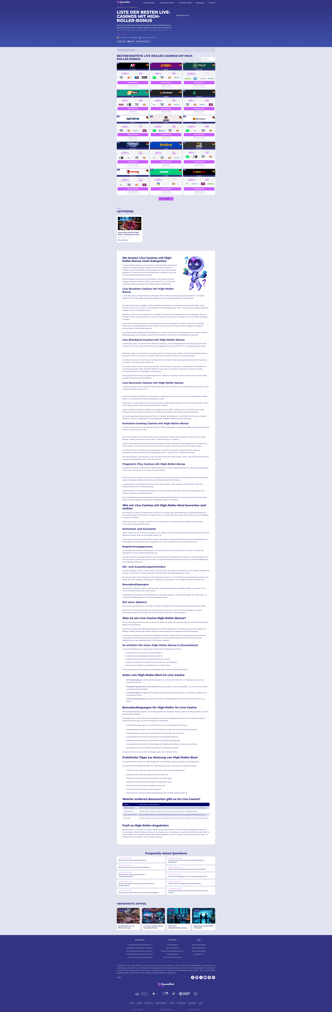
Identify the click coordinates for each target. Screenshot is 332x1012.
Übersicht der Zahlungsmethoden (172, 951)
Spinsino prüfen (132, 137)
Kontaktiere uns (199, 954)
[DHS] (165, 993)
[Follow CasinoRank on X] (201, 977)
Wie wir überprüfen (198, 948)
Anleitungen (200, 3)
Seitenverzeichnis (194, 1009)
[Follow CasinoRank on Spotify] (209, 977)
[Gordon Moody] (184, 993)
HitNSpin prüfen (166, 85)
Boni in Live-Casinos (172, 948)
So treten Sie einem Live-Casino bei (139, 945)
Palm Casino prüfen (199, 85)
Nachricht (212, 3)
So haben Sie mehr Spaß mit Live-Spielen (139, 948)
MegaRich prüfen (199, 192)
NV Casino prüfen (133, 85)
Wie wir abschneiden (199, 951)
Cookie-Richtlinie (138, 1009)
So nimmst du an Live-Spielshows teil (140, 957)
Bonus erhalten (133, 82)
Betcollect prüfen (199, 111)
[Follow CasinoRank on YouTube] (205, 977)
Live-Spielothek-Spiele (167, 3)
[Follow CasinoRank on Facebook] (192, 977)
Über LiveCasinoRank (199, 945)
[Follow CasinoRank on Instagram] (197, 977)
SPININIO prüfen (166, 111)
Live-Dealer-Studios (185, 3)
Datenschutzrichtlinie (166, 1009)
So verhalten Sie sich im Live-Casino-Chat (139, 954)
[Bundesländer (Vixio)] (155, 993)
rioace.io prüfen (166, 137)
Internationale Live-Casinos (172, 957)
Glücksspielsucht (172, 954)
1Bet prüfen (132, 111)
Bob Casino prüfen (199, 164)
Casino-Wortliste (172, 945)
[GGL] (142, 993)
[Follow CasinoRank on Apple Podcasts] (213, 977)
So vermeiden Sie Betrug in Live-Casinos (140, 951)
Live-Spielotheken (149, 3)
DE (118, 977)
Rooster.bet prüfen (132, 192)
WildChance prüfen (199, 137)
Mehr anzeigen (165, 199)
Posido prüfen (166, 164)
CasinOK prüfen (166, 192)
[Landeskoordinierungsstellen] (174, 993)
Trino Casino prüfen (133, 164)
